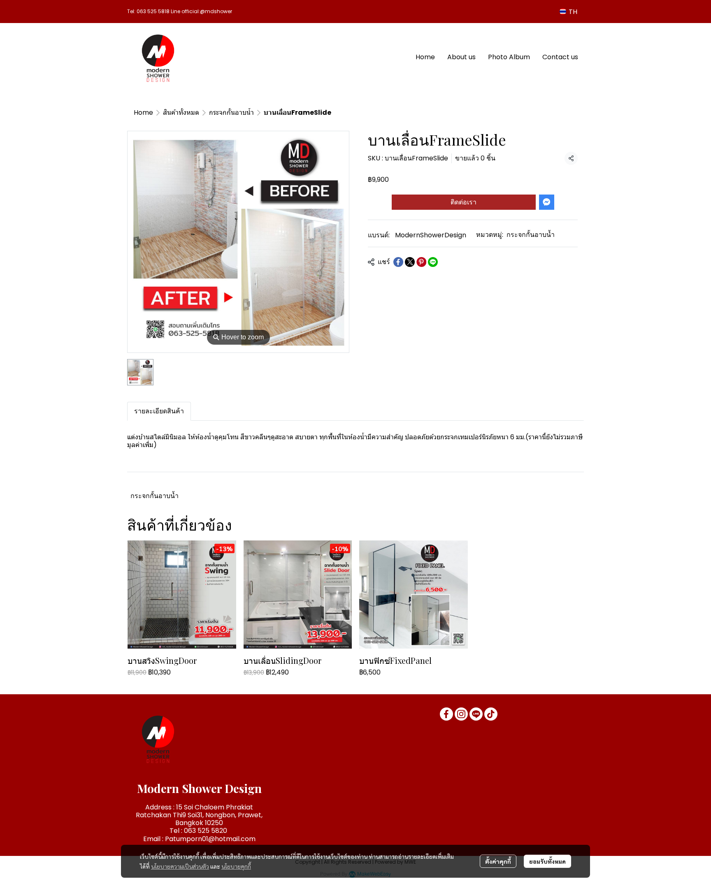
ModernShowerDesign (430, 235)
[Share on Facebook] (398, 262)
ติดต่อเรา (463, 202)
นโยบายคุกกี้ (236, 866)
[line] (476, 714)
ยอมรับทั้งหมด (547, 861)
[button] (568, 12)
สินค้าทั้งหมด (181, 112)
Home (143, 112)
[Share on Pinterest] (421, 262)
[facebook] (446, 714)
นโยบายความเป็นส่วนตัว (180, 866)
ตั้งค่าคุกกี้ (498, 861)
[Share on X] (410, 262)
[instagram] (461, 714)
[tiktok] (490, 714)
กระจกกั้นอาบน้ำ (231, 112)
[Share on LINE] (433, 262)
